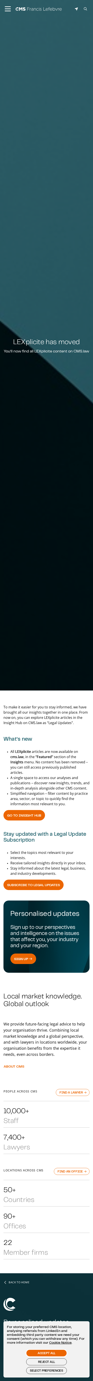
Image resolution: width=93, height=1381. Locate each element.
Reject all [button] (46, 1362)
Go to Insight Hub (24, 815)
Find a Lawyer (71, 1092)
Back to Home (19, 1282)
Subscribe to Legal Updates (33, 885)
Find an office (71, 1171)
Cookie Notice (60, 1342)
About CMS (14, 1066)
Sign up (21, 959)
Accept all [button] (46, 1353)
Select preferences (46, 1370)
